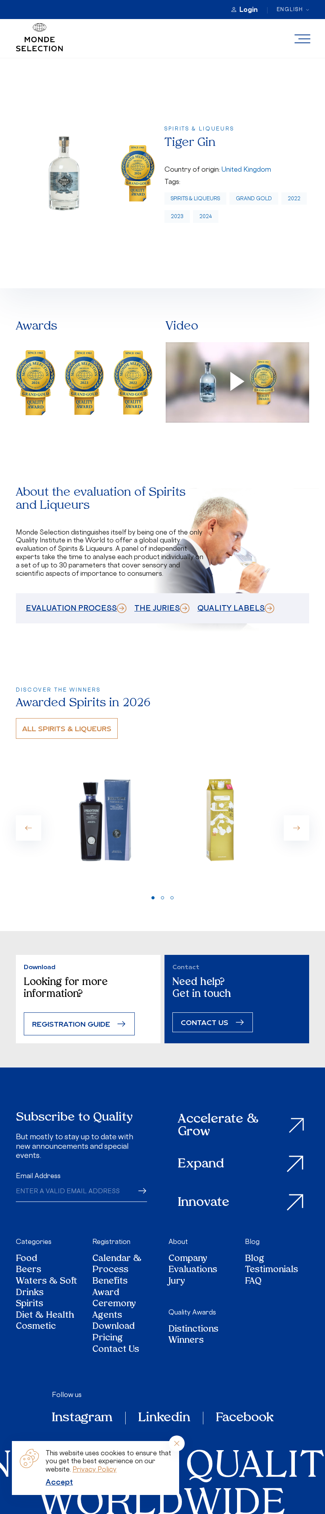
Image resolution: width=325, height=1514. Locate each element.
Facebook (244, 1418)
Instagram (82, 1418)
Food (26, 1259)
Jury (176, 1282)
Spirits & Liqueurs (195, 198)
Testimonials (271, 1270)
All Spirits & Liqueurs (66, 728)
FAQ (253, 1282)
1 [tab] (153, 897)
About (178, 1242)
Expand (201, 1164)
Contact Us (115, 1350)
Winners (186, 1341)
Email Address (38, 1176)
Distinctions (193, 1330)
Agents (107, 1316)
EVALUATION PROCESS (71, 608)
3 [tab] (172, 897)
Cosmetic (36, 1327)
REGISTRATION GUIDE (71, 1024)
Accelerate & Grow (218, 1125)
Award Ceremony (114, 1299)
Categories (34, 1242)
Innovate (203, 1202)
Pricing (107, 1338)
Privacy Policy (95, 1469)
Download (113, 1327)
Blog (252, 1242)
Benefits (110, 1282)
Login (248, 9)
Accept (59, 1482)
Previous (28, 828)
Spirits (29, 1304)
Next (296, 828)
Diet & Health (45, 1316)
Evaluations (192, 1270)
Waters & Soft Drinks (46, 1287)
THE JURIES (157, 608)
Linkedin (164, 1418)
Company (187, 1259)
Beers (28, 1270)
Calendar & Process (116, 1264)
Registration (111, 1242)
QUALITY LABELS (231, 608)
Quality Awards (192, 1312)
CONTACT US (204, 1022)
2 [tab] (162, 897)
